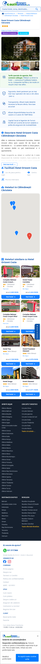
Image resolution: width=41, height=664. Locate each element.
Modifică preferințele (6, 658)
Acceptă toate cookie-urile (27, 657)
